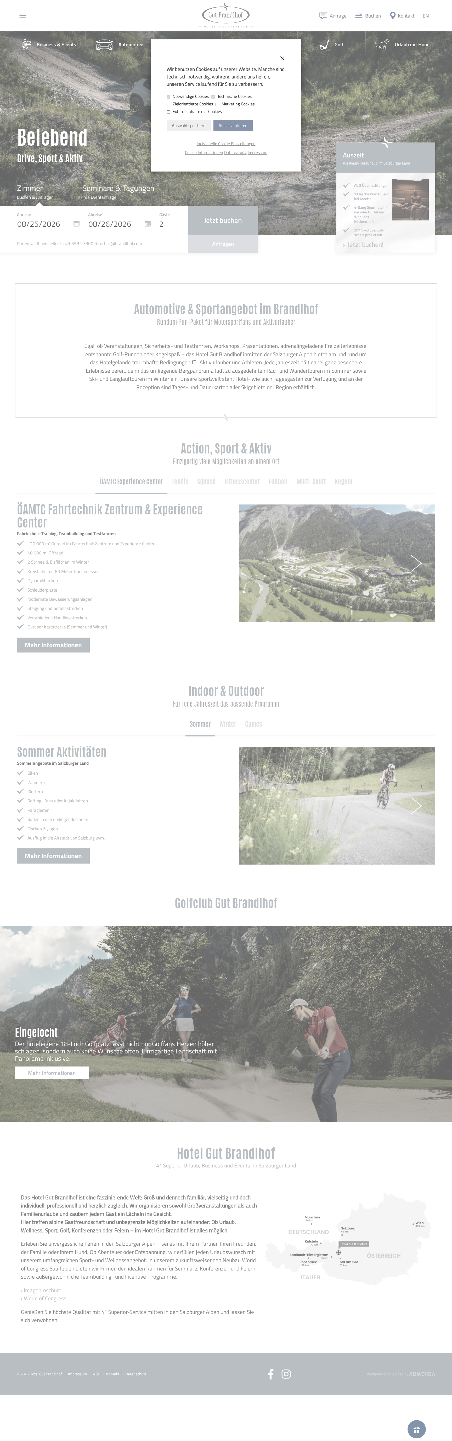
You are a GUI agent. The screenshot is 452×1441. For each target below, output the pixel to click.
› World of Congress (43, 1298)
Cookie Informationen (204, 152)
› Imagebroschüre (41, 1290)
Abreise (95, 214)
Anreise (24, 214)
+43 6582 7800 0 (80, 243)
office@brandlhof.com (121, 243)
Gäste (164, 214)
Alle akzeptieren (233, 125)
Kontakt (112, 1374)
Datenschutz (235, 152)
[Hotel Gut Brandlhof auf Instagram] (286, 1374)
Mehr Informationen (53, 645)
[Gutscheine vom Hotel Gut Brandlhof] (417, 1429)
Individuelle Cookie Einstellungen (226, 143)
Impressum (257, 152)
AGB (96, 1374)
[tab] (131, 482)
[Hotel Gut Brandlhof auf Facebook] (274, 1374)
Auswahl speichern (189, 125)
